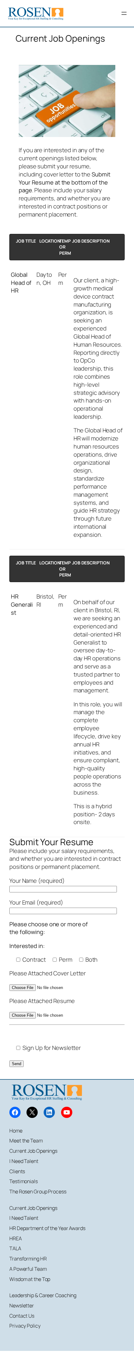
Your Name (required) (37, 881)
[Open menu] (124, 13)
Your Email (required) (36, 902)
